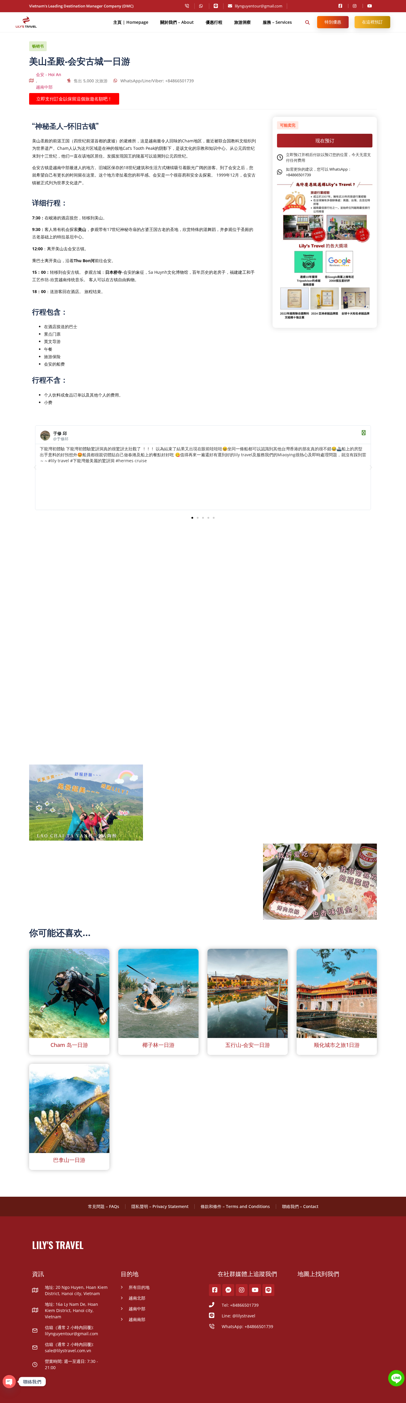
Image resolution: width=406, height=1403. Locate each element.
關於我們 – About (177, 22)
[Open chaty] (9, 1381)
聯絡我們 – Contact (300, 1206)
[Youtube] (255, 1290)
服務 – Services (277, 22)
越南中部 (44, 87)
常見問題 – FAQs (103, 1206)
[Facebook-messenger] (228, 1290)
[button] (307, 22)
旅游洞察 (242, 22)
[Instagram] (242, 1290)
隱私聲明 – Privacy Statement (159, 1206)
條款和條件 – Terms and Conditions (235, 1206)
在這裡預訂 (372, 22)
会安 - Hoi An (48, 74)
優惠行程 (214, 22)
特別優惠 (333, 22)
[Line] (268, 1290)
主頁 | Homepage (130, 22)
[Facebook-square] (215, 1290)
